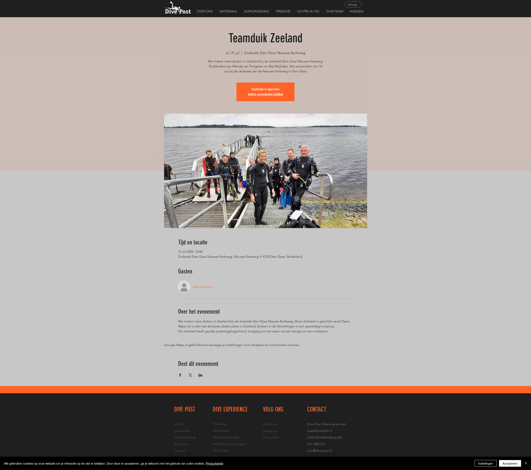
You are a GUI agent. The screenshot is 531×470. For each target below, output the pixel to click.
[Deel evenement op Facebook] (180, 375)
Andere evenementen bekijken (265, 94)
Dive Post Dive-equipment (326, 424)
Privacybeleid (214, 463)
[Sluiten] (526, 463)
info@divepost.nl (319, 451)
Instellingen (485, 463)
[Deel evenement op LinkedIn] (200, 375)
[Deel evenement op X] (190, 375)
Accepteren (510, 463)
